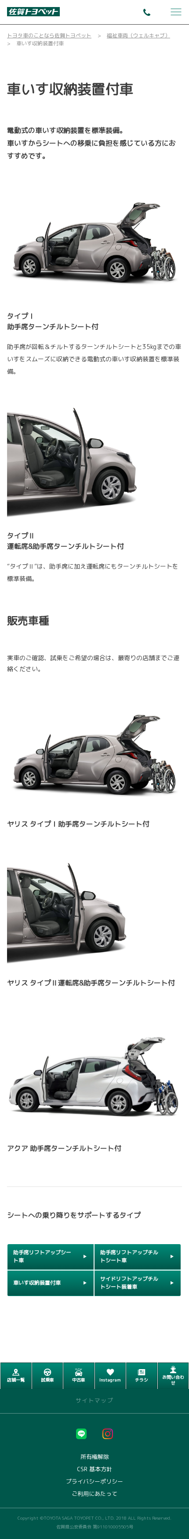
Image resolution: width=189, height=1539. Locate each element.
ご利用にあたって (94, 1494)
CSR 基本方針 (94, 1469)
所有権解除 (94, 1457)
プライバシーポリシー (94, 1481)
